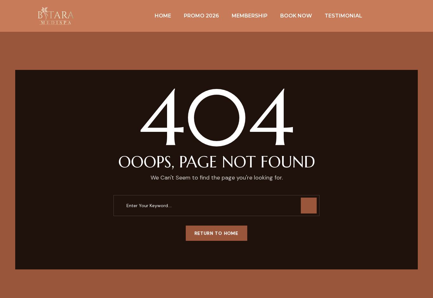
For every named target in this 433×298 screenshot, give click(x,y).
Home (163, 16)
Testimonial (343, 16)
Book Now (296, 16)
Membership (250, 16)
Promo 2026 (201, 16)
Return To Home (217, 233)
